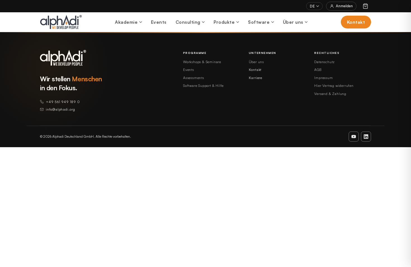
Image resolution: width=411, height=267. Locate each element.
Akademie (126, 22)
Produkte (224, 22)
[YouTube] (354, 137)
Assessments (193, 77)
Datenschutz (324, 61)
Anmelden (344, 6)
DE (312, 6)
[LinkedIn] (366, 137)
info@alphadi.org (60, 109)
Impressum (323, 77)
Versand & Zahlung (330, 93)
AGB (317, 69)
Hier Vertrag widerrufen (333, 85)
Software (259, 22)
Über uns (293, 22)
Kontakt (356, 22)
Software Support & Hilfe (203, 85)
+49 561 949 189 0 (63, 101)
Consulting (188, 22)
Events (159, 22)
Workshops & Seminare (202, 61)
